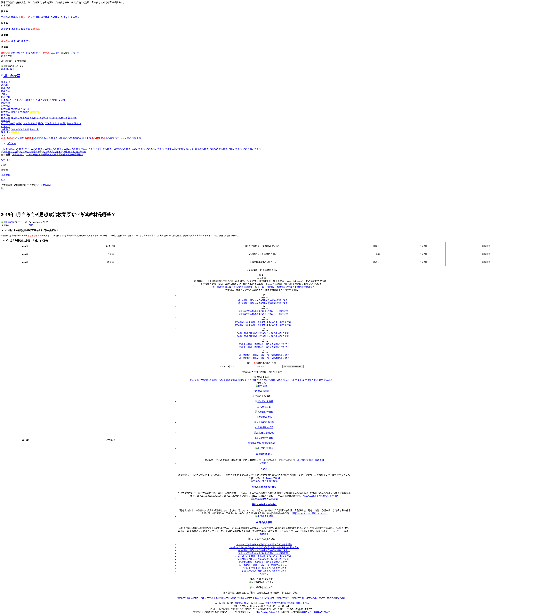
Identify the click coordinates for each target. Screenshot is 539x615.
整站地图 (331, 598)
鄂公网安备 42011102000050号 (315, 612)
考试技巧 (25, 41)
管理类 (63, 123)
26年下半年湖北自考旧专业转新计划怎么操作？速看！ (264, 559)
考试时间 (19, 138)
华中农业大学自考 (34, 148)
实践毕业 (24, 109)
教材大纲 (48, 138)
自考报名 (5, 88)
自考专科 (74, 53)
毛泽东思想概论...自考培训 (310, 460)
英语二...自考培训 (271, 478)
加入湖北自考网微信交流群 (51, 100)
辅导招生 (45, 17)
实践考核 (76, 138)
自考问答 (5, 114)
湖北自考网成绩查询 (229, 598)
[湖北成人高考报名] (50, 151)
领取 (30, 225)
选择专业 (64, 17)
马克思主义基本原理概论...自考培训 (320, 495)
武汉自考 (269, 598)
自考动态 (310, 598)
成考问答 (15, 117)
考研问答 (43, 117)
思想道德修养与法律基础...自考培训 (309, 513)
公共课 (4, 123)
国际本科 (136, 138)
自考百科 (5, 117)
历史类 (33, 123)
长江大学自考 (88, 148)
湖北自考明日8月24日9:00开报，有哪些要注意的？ (264, 565)
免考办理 (57, 138)
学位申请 (110, 138)
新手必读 (15, 17)
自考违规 (251, 380)
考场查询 (5, 41)
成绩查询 (5, 53)
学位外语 (309, 380)
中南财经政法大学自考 (12, 148)
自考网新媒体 (8, 69)
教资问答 (62, 117)
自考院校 (15, 112)
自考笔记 (5, 126)
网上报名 (5, 132)
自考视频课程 (254, 443)
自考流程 (194, 380)
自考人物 (15, 129)
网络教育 (64, 53)
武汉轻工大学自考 (71, 148)
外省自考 (34, 129)
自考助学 (55, 17)
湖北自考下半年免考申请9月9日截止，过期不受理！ (264, 553)
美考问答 (72, 117)
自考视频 (5, 97)
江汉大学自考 (138, 148)
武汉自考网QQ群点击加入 (296, 603)
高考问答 (53, 117)
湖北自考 (181, 598)
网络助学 (35, 29)
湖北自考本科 (297, 598)
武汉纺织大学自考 (122, 148)
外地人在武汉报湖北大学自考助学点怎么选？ (264, 571)
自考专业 (5, 112)
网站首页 (5, 103)
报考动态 (5, 106)
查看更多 (264, 574)
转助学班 (45, 53)
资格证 (4, 94)
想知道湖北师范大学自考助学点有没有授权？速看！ (264, 550)
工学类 (48, 123)
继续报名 (15, 53)
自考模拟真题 (268, 443)
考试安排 (5, 29)
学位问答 (34, 117)
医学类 (77, 123)
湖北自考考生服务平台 (252, 598)
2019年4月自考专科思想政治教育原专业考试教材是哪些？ (54, 154)
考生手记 (5, 129)
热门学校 (11, 143)
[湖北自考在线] (9, 151)
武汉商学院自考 (104, 148)
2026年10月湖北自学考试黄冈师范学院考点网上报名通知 (264, 544)
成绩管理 (35, 53)
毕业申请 (25, 53)
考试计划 (15, 109)
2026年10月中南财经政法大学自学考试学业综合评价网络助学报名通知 (264, 547)
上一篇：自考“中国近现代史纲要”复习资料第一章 (232, 287)
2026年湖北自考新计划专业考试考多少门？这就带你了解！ (264, 556)
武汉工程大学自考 (155, 148)
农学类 (55, 123)
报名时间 (25, 17)
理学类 (41, 123)
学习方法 (24, 129)
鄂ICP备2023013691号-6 (267, 612)
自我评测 (35, 17)
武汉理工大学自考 (52, 148)
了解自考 (5, 17)
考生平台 (74, 17)
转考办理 (67, 138)
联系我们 (341, 598)
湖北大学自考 (235, 148)
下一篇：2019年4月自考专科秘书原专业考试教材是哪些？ (286, 287)
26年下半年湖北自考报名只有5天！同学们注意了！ (264, 562)
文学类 (26, 123)
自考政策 (5, 109)
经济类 (11, 123)
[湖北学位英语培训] (28, 151)
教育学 (70, 123)
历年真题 (5, 120)
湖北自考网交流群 (274, 603)
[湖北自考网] (10, 76)
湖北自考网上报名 (209, 598)
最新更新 (320, 598)
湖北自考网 (18, 154)
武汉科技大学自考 (252, 148)
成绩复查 (242, 380)
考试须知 (15, 41)
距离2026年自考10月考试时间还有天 (19, 100)
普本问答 (24, 117)
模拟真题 (25, 29)
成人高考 (55, 53)
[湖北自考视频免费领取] (73, 151)
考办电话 (5, 85)
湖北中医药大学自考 (175, 148)
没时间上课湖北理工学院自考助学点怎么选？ (264, 568)
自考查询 (5, 91)
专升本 (118, 138)
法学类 (19, 123)
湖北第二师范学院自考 (197, 148)
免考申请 (15, 29)
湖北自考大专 (282, 598)
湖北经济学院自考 (219, 148)
